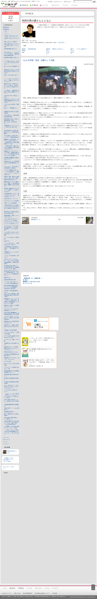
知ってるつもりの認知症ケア (11, 66)
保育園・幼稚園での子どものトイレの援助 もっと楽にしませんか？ (11, 190)
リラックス (6, 437)
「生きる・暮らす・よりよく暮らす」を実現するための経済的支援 (11, 318)
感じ (59, 219)
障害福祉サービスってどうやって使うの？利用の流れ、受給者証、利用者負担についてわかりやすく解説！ (11, 301)
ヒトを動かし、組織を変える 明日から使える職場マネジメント (11, 92)
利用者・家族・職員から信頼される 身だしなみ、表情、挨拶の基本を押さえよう (11, 178)
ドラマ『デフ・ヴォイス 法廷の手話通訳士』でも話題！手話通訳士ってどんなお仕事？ (11, 228)
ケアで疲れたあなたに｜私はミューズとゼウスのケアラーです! (11, 63)
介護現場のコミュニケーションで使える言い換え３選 (11, 126)
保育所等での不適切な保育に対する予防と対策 (11, 212)
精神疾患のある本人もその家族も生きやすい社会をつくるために (11, 71)
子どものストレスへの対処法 (11, 201)
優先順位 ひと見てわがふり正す (31, 281)
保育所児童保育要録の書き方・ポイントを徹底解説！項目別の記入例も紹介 (11, 287)
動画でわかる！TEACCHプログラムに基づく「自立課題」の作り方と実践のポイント (11, 86)
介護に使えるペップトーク (11, 198)
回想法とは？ (7, 277)
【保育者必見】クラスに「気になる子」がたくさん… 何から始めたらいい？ (11, 195)
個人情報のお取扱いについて (42, 593)
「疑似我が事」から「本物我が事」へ (32, 278)
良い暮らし (26, 280)
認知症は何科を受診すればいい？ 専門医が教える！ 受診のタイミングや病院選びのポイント (11, 273)
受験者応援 (6, 27)
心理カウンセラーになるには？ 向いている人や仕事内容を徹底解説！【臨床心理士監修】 (11, 261)
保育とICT (6, 241)
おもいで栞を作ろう (11, 386)
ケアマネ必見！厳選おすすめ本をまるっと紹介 (11, 336)
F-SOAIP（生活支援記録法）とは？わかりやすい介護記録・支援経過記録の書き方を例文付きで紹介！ (11, 293)
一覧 (5, 31)
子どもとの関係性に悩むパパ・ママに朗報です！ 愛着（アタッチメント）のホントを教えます (11, 172)
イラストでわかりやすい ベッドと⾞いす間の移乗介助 (11, 282)
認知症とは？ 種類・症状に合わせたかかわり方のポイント (11, 326)
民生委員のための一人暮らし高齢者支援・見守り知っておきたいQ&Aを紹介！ (11, 121)
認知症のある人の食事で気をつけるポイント (11, 322)
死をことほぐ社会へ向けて (11, 75)
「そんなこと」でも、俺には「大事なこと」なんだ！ (11, 395)
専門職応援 (6, 29)
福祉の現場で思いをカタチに (11, 45)
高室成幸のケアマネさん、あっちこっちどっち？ (11, 358)
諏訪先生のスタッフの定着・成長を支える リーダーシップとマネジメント (11, 348)
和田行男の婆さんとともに (11, 352)
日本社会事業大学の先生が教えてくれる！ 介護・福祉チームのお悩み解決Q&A (11, 423)
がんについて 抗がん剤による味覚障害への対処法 (11, 167)
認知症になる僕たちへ (58, 49)
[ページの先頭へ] (93, 587)
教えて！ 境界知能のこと (11, 108)
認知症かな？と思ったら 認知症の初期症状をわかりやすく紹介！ (11, 101)
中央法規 (50, 1)
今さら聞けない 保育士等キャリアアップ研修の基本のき (11, 136)
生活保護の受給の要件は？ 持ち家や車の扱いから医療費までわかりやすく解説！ (11, 267)
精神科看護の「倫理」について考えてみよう (11, 216)
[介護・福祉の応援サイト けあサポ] (9, 5)
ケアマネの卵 (7, 361)
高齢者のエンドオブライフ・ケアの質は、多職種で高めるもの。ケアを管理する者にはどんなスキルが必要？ (11, 153)
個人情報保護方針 (27, 593)
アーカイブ (6, 444)
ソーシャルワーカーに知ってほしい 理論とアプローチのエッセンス (11, 80)
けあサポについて (58, 1)
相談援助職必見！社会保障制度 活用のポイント (11, 371)
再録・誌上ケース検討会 (10, 41)
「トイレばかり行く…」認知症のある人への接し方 (11, 244)
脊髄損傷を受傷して (9, 411)
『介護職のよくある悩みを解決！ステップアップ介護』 (11, 427)
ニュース (6, 33)
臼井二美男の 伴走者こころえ (11, 401)
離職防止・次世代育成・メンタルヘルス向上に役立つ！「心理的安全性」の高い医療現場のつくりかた (11, 142)
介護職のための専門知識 (10, 330)
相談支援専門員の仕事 (10, 279)
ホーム (5, 588)
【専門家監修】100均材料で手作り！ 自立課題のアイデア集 (11, 248)
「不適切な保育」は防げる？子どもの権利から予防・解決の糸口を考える (11, 147)
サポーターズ (6, 439)
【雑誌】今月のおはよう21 (11, 36)
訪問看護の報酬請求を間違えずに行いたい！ (11, 158)
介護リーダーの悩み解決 (10, 203)
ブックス (5, 441)
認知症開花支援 (32, 49)
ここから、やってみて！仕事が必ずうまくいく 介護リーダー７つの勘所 (41, 340)
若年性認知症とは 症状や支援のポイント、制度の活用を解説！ (11, 132)
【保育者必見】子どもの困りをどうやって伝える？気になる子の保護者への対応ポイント (11, 207)
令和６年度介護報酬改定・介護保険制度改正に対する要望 (11, 313)
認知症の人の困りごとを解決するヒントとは (11, 306)
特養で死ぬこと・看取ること (11, 418)
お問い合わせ (67, 1)
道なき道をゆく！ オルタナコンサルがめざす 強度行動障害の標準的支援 (11, 54)
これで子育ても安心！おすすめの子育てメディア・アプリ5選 (11, 234)
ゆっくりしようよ (27, 283)
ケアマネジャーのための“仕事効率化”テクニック (11, 309)
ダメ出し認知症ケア (82, 49)
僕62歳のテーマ (35, 219)
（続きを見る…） (62, 42)
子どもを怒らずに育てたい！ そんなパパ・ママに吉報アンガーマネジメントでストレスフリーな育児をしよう (12, 221)
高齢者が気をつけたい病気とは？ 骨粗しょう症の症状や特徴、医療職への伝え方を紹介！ (11, 184)
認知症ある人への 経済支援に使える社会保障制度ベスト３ (11, 163)
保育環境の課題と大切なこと (11, 57)
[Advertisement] (10, 527)
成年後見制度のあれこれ (10, 48)
